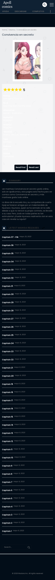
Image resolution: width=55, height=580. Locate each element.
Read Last (34, 167)
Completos (38, 11)
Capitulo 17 (7, 400)
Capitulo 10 (7, 457)
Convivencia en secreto (26, 30)
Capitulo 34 (8, 261)
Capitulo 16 (7, 408)
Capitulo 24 (8, 343)
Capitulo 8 (7, 474)
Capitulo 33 (7, 269)
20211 (5, 149)
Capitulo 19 (7, 384)
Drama (12, 30)
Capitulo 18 (7, 392)
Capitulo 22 (7, 359)
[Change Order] (43, 228)
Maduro (15, 134)
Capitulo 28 (7, 310)
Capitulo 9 (7, 465)
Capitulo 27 (7, 318)
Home (4, 30)
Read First (21, 167)
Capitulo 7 (7, 482)
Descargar (20, 11)
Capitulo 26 (7, 327)
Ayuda (5, 11)
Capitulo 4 (7, 506)
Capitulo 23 (7, 351)
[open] (52, 4)
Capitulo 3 (7, 514)
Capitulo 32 (7, 278)
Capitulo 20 (8, 376)
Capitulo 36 (7, 245)
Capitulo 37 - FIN (10, 237)
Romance (24, 134)
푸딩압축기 (8, 120)
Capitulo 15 (7, 416)
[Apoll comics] (7, 4)
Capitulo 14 (7, 425)
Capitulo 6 (7, 490)
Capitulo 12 (7, 441)
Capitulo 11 (7, 449)
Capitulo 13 (7, 433)
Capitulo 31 (7, 286)
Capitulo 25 (7, 335)
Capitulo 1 (7, 531)
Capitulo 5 (7, 498)
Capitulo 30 (8, 294)
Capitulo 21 (7, 367)
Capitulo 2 (7, 523)
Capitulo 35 (7, 253)
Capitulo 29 (7, 302)
